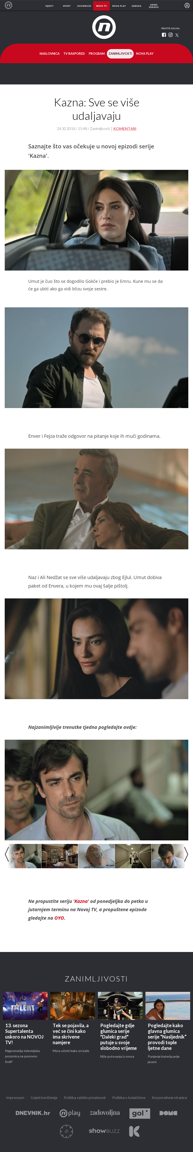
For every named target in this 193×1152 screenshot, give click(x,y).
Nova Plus (70, 1113)
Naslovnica (50, 54)
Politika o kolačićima (128, 1098)
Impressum (15, 1098)
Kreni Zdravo (134, 1131)
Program (97, 54)
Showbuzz (104, 1131)
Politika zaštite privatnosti (85, 1098)
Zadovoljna (104, 1113)
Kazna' (82, 901)
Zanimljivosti (120, 54)
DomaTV (168, 1113)
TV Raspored (74, 54)
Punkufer (67, 1131)
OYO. (59, 918)
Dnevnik (33, 1113)
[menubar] (187, 5)
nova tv (101, 6)
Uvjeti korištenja (44, 1098)
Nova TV (10, 5)
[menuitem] (187, 5)
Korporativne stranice (169, 1098)
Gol (139, 1113)
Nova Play (144, 54)
